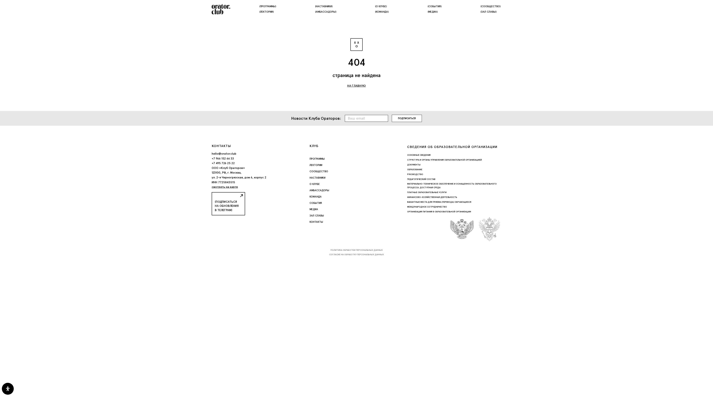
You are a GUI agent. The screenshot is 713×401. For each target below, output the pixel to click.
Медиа (314, 209)
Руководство (415, 174)
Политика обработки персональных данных (357, 250)
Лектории (316, 165)
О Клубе (315, 183)
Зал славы (317, 215)
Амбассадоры (319, 190)
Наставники (317, 177)
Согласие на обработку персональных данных (356, 254)
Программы (317, 158)
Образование (414, 169)
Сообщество (319, 171)
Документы (414, 164)
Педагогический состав (421, 179)
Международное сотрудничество (427, 207)
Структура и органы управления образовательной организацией (444, 160)
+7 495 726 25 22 (223, 163)
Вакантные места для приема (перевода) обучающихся (439, 202)
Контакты (316, 221)
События (316, 202)
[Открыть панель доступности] (8, 389)
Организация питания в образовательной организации (439, 211)
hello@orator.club (224, 153)
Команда (316, 196)
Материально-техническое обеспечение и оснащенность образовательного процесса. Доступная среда (452, 185)
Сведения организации (452, 147)
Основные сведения (419, 155)
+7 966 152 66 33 (223, 158)
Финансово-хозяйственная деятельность (432, 197)
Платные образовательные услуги (427, 192)
